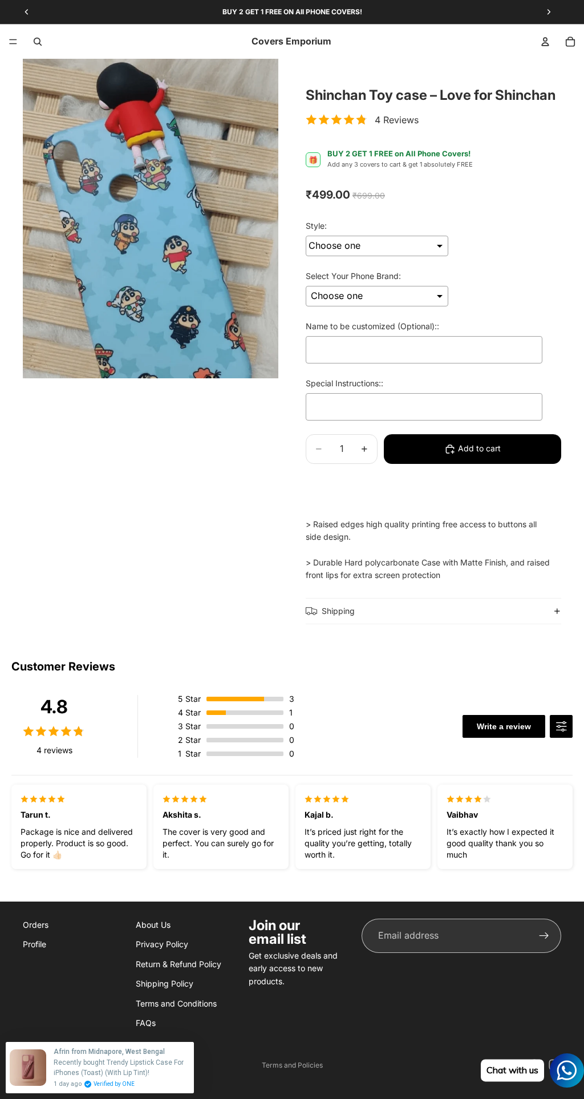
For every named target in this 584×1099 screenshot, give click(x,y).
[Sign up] (544, 936)
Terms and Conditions (176, 1003)
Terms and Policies (292, 1065)
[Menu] (13, 42)
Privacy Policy (162, 944)
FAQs (146, 1023)
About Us (153, 925)
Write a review (504, 726)
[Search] (37, 41)
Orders (35, 925)
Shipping (338, 611)
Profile (34, 944)
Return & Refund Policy (178, 963)
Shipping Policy (164, 983)
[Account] (545, 41)
